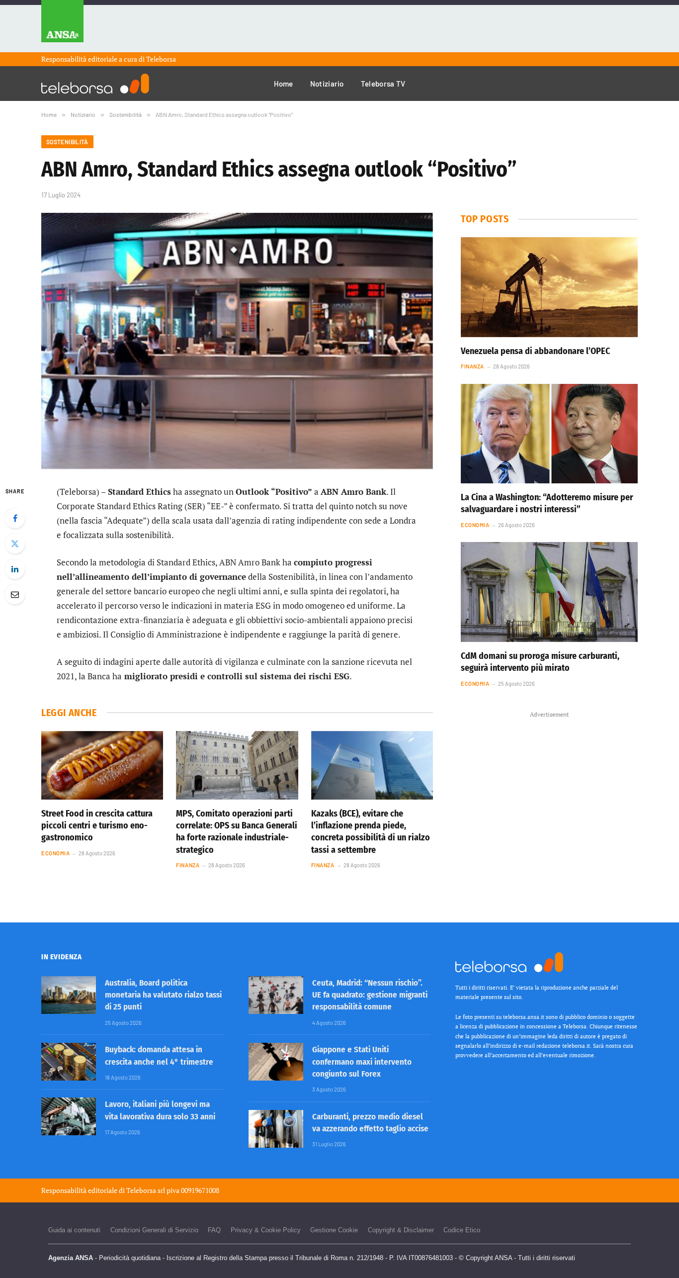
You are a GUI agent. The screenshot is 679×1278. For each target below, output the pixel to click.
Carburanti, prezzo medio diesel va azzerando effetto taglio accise (370, 1122)
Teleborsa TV (383, 83)
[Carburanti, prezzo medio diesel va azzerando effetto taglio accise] (276, 1129)
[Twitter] (15, 543)
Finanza (187, 865)
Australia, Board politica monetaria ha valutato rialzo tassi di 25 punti (163, 995)
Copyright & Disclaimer (401, 1230)
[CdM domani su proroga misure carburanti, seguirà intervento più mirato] (549, 591)
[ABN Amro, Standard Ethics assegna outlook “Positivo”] (237, 341)
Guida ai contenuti (74, 1230)
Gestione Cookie (334, 1230)
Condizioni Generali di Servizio (154, 1230)
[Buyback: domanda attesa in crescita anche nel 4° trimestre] (68, 1062)
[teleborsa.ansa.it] (95, 83)
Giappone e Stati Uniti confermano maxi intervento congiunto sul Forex (362, 1061)
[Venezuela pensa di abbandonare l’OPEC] (549, 287)
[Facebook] (15, 518)
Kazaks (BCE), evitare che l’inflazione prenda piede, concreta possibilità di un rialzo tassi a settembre (370, 831)
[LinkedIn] (15, 569)
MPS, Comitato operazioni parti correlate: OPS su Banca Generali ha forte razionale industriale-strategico (236, 831)
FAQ (214, 1230)
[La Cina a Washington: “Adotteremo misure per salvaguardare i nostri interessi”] (549, 433)
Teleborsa (161, 59)
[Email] (15, 594)
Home (283, 83)
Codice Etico (461, 1230)
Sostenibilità (67, 141)
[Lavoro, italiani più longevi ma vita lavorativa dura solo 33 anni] (68, 1116)
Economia (55, 853)
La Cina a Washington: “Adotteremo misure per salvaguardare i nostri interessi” (547, 503)
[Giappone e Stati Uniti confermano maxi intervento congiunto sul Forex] (276, 1062)
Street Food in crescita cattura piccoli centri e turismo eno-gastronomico (97, 825)
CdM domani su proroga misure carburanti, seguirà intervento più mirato (540, 661)
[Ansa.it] (62, 26)
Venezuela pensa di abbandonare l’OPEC (535, 351)
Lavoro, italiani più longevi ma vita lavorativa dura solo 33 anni (160, 1110)
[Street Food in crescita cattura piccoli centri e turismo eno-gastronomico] (102, 765)
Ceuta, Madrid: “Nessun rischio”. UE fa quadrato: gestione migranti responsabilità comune (369, 995)
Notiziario (327, 83)
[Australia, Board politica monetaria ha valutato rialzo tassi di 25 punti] (68, 995)
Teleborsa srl (145, 1190)
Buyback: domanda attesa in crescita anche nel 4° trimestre (159, 1055)
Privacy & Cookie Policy (266, 1230)
